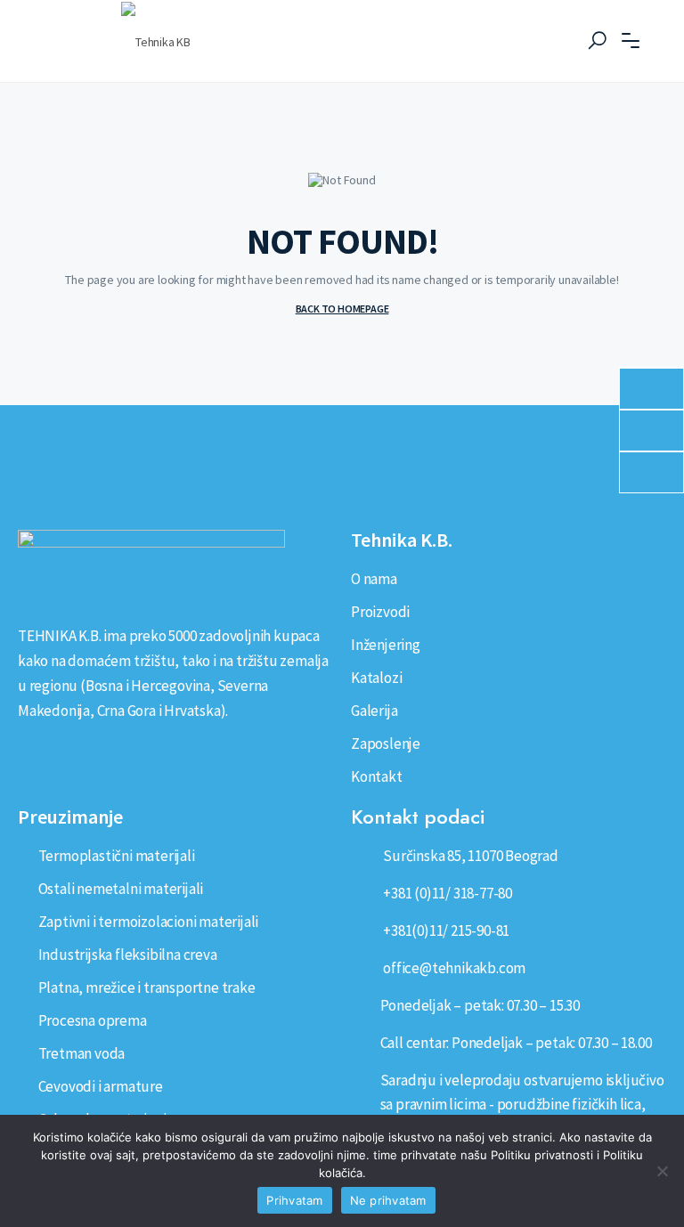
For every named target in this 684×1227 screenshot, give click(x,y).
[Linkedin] (22, 750)
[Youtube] (84, 750)
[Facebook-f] (53, 750)
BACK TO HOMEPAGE (342, 308)
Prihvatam (294, 1200)
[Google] (115, 750)
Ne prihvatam (388, 1200)
